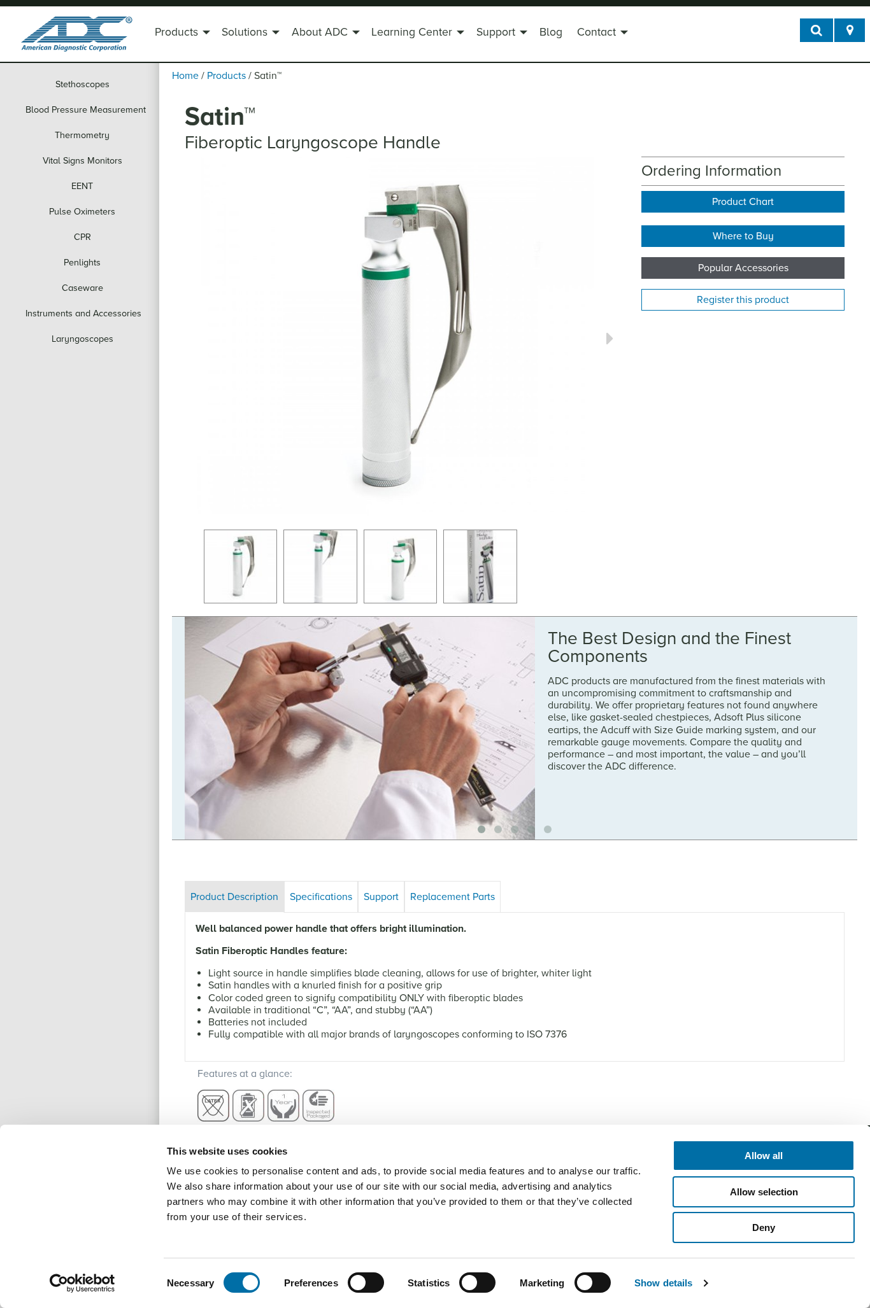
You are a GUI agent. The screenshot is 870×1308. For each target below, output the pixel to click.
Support (495, 32)
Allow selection (764, 1191)
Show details (663, 1282)
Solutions (244, 32)
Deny (763, 1227)
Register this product (743, 299)
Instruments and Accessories (83, 313)
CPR (82, 237)
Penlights (82, 262)
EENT (82, 186)
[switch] (366, 1282)
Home (185, 75)
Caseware (82, 288)
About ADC (320, 32)
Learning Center (411, 32)
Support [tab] (381, 896)
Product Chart (743, 201)
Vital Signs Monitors (82, 160)
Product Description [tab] (234, 896)
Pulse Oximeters (82, 211)
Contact (596, 32)
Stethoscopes (82, 84)
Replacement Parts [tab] (452, 896)
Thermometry (82, 135)
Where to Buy (743, 236)
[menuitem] (180, 34)
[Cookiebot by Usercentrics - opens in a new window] (82, 1283)
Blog (550, 32)
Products (176, 32)
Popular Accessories (743, 268)
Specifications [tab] (321, 896)
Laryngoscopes (82, 339)
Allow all (764, 1155)
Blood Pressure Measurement (85, 109)
